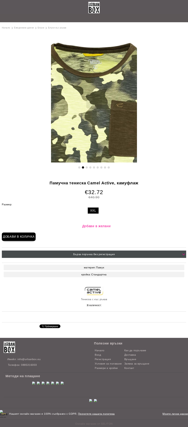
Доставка (130, 354)
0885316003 (29, 364)
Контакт (129, 368)
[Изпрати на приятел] (79, 317)
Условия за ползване (108, 363)
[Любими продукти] (90, 18)
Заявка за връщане (136, 363)
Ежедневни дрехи (24, 27)
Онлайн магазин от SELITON (94, 423)
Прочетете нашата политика (96, 413)
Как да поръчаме (135, 350)
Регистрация (103, 359)
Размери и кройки (106, 368)
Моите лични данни (175, 413)
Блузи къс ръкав (57, 27)
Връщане (130, 359)
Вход (98, 354)
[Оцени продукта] (98, 317)
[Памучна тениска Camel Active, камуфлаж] (94, 161)
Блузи (41, 27)
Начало (6, 27)
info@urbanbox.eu (29, 359)
